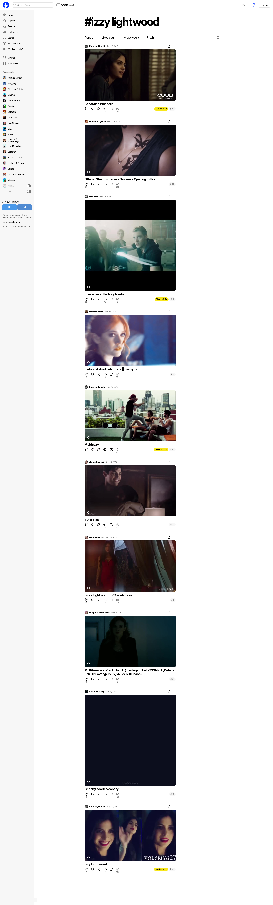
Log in (264, 5)
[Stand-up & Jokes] (17, 89)
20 (172, 449)
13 (172, 299)
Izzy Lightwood (96, 864)
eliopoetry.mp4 (96, 462)
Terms (6, 217)
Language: (11, 222)
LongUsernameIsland (99, 613)
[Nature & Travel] (17, 157)
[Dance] (17, 169)
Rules (21, 217)
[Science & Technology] (17, 140)
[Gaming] (17, 106)
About (5, 215)
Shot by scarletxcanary (101, 789)
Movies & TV (161, 109)
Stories (11, 37)
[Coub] (6, 5)
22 (172, 184)
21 (172, 679)
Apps (17, 215)
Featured (12, 26)
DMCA (28, 217)
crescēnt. (93, 197)
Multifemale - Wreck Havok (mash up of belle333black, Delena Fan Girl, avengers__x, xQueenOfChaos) (129, 672)
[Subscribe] (29, 185)
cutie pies (92, 520)
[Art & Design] (17, 117)
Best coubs (13, 32)
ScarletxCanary (96, 692)
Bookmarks (13, 63)
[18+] (29, 191)
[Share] (169, 46)
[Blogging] (17, 83)
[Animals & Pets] (17, 78)
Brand (24, 215)
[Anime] (17, 186)
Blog (12, 215)
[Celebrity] (17, 152)
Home (10, 15)
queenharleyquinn (97, 122)
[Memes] (17, 180)
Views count (131, 37)
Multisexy (92, 444)
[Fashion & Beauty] (17, 163)
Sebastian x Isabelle (99, 104)
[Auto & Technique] (17, 174)
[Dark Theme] (243, 5)
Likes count (109, 37)
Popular (11, 20)
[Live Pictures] (17, 123)
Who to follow (14, 43)
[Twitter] (9, 207)
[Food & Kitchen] (17, 146)
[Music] (17, 129)
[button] (219, 37)
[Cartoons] (17, 112)
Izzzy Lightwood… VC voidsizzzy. (109, 595)
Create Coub (67, 4)
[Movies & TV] (17, 100)
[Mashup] (17, 95)
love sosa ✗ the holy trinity (104, 294)
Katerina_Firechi (97, 46)
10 (172, 524)
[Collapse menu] (35, 900)
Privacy (13, 217)
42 (172, 109)
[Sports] (17, 134)
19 (172, 794)
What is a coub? (15, 49)
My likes (11, 57)
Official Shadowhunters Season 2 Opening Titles (120, 179)
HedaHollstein (96, 312)
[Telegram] (24, 207)
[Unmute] (88, 172)
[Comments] (99, 109)
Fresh (150, 37)
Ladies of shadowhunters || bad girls (111, 369)
